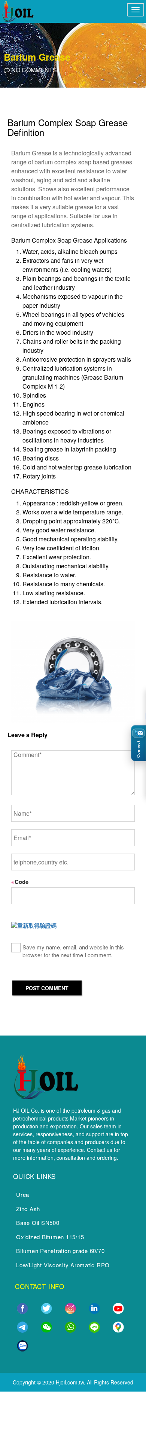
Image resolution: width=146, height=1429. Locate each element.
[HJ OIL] (45, 1075)
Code (19, 881)
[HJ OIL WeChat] (46, 1326)
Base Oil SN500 (38, 1222)
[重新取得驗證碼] (34, 926)
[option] (73, 54)
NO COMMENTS (33, 70)
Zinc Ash (28, 1209)
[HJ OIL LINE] (94, 1326)
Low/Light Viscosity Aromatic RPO (63, 1265)
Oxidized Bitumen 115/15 (50, 1237)
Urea (22, 1194)
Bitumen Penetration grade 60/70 (60, 1251)
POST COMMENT (47, 988)
